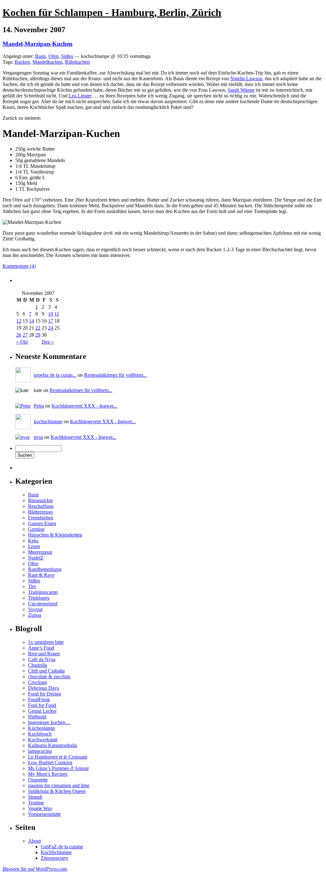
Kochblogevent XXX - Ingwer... (84, 406)
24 (50, 328)
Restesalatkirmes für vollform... (115, 375)
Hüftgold (37, 716)
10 (50, 314)
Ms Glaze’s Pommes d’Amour (58, 768)
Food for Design (44, 693)
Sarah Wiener (241, 90)
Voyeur (35, 609)
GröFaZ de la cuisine (62, 846)
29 (37, 335)
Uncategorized (42, 603)
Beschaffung (40, 506)
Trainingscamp (43, 592)
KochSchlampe (56, 852)
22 (37, 328)
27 (25, 335)
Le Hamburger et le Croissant (57, 756)
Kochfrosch (40, 734)
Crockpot (37, 682)
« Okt (22, 342)
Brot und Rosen (44, 653)
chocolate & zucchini (49, 676)
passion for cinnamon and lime (58, 785)
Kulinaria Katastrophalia (52, 745)
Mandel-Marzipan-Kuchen (38, 43)
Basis (40, 56)
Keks (33, 540)
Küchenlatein (41, 728)
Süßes (67, 56)
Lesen (34, 546)
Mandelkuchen (47, 62)
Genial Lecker (42, 711)
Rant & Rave (41, 575)
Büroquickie (40, 500)
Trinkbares (38, 598)
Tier (32, 586)
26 (18, 335)
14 (31, 321)
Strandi (35, 797)
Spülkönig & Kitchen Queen (57, 791)
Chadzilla (37, 665)
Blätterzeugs (40, 512)
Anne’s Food (41, 648)
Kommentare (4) (19, 266)
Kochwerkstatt (42, 739)
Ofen (53, 56)
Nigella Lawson (246, 78)
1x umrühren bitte (46, 642)
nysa (38, 437)
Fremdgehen (40, 517)
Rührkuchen (77, 62)
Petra (39, 406)
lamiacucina (40, 751)
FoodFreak (39, 699)
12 (18, 321)
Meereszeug (40, 552)
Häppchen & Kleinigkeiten (55, 535)
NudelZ (36, 557)
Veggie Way (40, 808)
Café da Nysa (41, 659)
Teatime (36, 802)
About (34, 841)
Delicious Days (43, 688)
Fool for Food (42, 705)
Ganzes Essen (42, 523)
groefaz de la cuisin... (55, 375)
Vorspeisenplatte (44, 814)
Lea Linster (80, 95)
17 (50, 321)
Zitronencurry (54, 858)
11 (56, 314)
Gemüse (36, 529)
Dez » (48, 342)
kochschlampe (48, 421)
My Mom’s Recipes (47, 774)
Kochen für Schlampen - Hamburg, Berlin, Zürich (112, 12)
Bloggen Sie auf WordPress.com (35, 869)
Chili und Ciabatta (46, 671)
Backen (22, 62)
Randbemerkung (44, 569)
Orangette (38, 779)
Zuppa (34, 615)
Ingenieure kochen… (49, 722)
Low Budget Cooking (50, 762)
